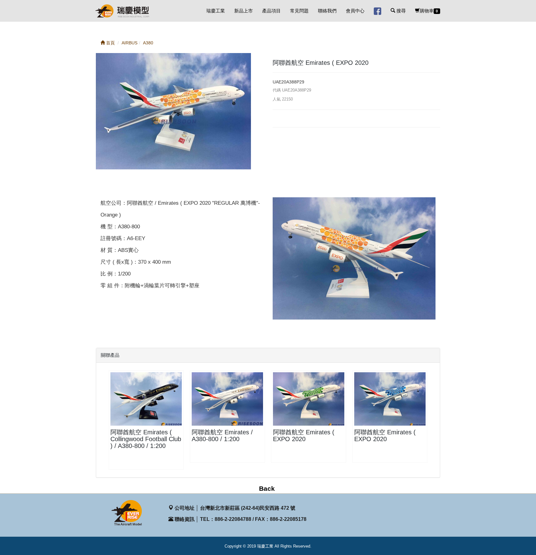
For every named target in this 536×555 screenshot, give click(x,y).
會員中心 (355, 10)
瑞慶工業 (215, 10)
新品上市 (243, 10)
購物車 (429, 10)
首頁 (110, 42)
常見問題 (299, 10)
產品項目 (271, 10)
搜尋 (400, 10)
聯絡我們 (327, 10)
